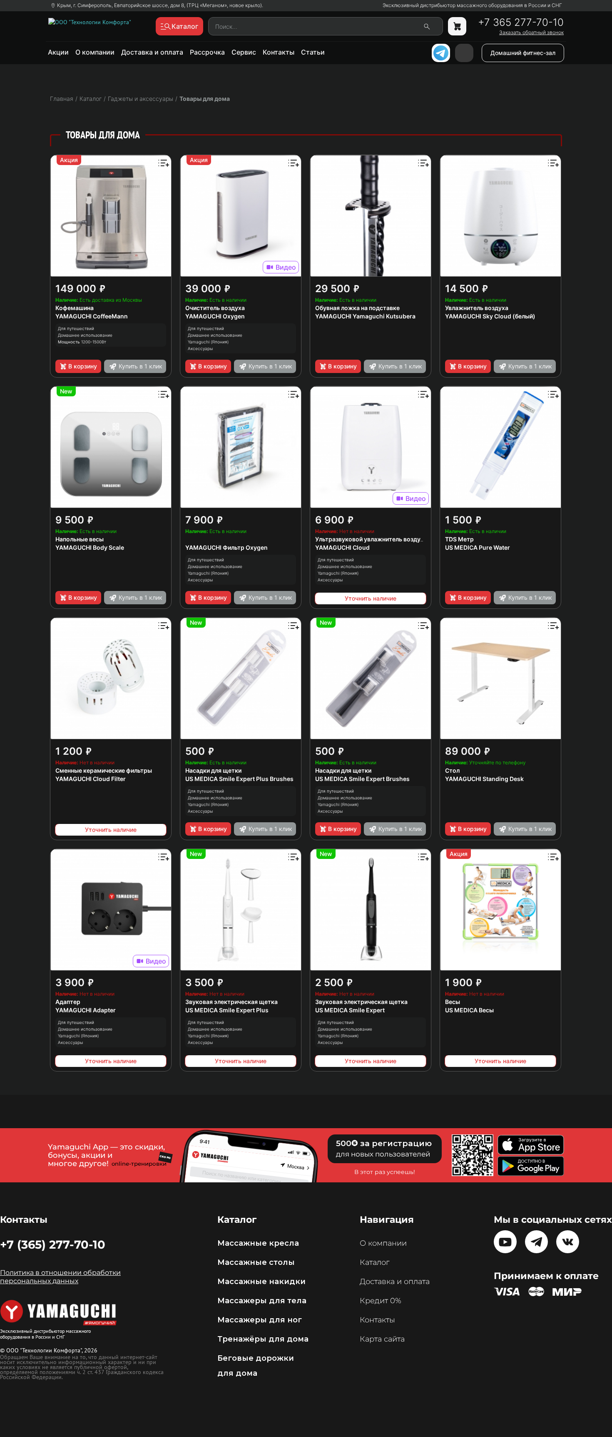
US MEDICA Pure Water (477, 547)
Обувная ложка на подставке (357, 307)
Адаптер (67, 1001)
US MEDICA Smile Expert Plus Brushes (239, 778)
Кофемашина (74, 307)
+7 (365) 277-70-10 (52, 1244)
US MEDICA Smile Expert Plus (227, 1010)
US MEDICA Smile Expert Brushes (362, 778)
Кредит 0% (380, 1300)
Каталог (374, 1262)
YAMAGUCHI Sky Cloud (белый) (490, 316)
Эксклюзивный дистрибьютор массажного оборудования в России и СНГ (472, 5)
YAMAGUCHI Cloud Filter (90, 778)
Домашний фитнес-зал (522, 52)
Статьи (313, 52)
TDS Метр (459, 539)
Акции (58, 52)
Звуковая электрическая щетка (231, 1001)
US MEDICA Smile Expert (350, 1010)
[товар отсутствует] (457, 26)
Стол (452, 770)
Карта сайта (382, 1339)
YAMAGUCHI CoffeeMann (91, 316)
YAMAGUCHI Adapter (85, 1010)
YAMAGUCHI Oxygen (215, 316)
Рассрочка (207, 52)
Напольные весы (79, 539)
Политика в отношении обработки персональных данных (60, 1277)
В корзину (82, 366)
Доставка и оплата (152, 52)
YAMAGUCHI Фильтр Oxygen (226, 547)
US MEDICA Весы (469, 1010)
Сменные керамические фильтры (103, 770)
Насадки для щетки (213, 770)
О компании (94, 52)
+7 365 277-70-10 (521, 22)
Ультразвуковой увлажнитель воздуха (371, 539)
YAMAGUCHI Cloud (342, 547)
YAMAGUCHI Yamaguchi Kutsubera (365, 316)
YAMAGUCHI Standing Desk (484, 778)
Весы (452, 1001)
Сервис (243, 52)
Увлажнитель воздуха (476, 307)
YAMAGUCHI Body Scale (89, 547)
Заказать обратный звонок (531, 32)
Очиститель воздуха (215, 307)
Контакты (278, 52)
